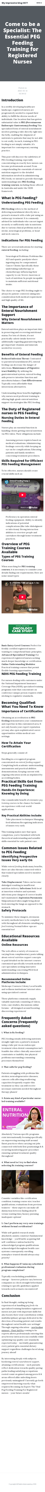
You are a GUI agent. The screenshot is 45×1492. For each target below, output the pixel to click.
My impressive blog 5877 (15, 2)
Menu (39, 3)
